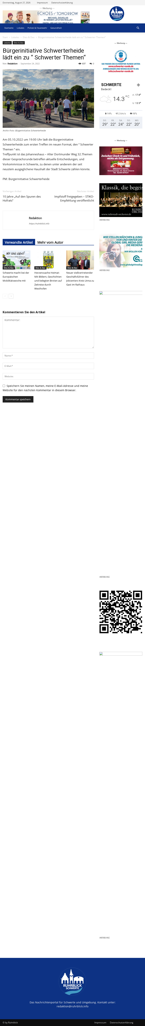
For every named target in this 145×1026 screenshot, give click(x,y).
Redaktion (13, 63)
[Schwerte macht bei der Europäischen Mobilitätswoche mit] (16, 259)
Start (5, 37)
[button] (137, 28)
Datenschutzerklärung (62, 2)
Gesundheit (56, 27)
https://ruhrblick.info (39, 223)
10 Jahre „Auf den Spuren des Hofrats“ (22, 198)
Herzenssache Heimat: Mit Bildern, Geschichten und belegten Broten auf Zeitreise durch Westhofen (48, 280)
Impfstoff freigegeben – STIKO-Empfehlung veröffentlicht (74, 198)
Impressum (42, 2)
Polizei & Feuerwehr (37, 27)
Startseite (8, 27)
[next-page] (11, 296)
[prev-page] (5, 296)
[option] (120, 62)
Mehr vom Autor (50, 242)
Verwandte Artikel (19, 242)
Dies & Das (29, 37)
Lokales (20, 27)
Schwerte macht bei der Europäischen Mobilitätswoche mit (16, 276)
